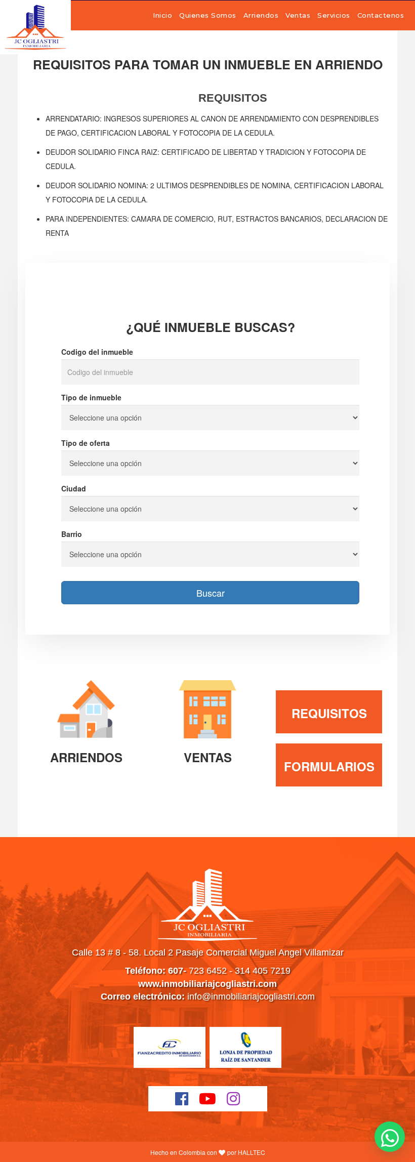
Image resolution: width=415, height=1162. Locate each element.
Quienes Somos (207, 15)
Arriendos (261, 15)
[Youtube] (208, 1098)
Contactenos (380, 15)
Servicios (333, 15)
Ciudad (73, 488)
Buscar (210, 592)
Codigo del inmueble (97, 352)
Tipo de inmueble (91, 397)
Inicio (162, 15)
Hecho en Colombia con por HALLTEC (207, 1152)
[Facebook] (182, 1098)
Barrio (71, 534)
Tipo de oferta (85, 443)
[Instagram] (233, 1098)
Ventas (297, 15)
